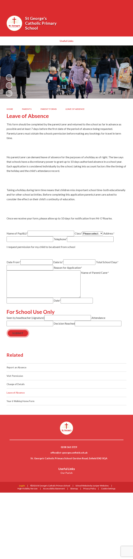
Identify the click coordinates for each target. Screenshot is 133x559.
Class (78, 233)
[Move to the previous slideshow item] (9, 85)
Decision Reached (64, 323)
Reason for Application (68, 267)
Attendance (98, 317)
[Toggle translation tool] (116, 5)
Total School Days (107, 262)
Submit (18, 333)
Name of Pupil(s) (17, 233)
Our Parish (66, 473)
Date (57, 300)
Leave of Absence (75, 109)
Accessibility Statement (54, 488)
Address (108, 233)
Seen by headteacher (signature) (25, 317)
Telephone (60, 239)
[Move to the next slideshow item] (9, 93)
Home (10, 109)
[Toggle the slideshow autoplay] (9, 77)
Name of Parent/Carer (95, 272)
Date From (13, 262)
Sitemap (74, 488)
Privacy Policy (89, 488)
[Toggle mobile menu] (126, 5)
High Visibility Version (27, 488)
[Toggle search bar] (107, 5)
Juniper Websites (101, 485)
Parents (27, 109)
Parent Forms (49, 109)
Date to (58, 262)
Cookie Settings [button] (108, 488)
